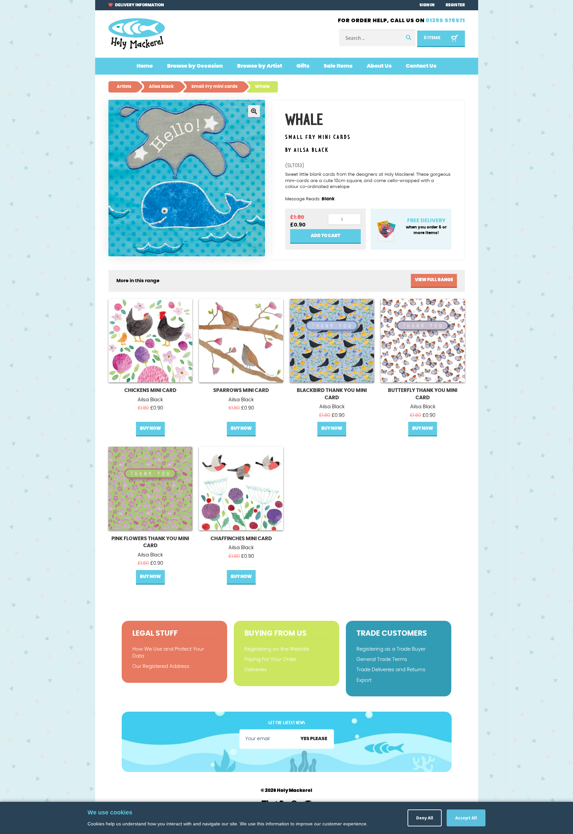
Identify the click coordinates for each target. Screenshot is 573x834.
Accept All (466, 818)
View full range (434, 280)
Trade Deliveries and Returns (390, 669)
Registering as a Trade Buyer (390, 649)
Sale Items (338, 66)
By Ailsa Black (307, 150)
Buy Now (150, 428)
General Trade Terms (381, 659)
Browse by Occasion (195, 66)
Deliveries (255, 669)
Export (363, 680)
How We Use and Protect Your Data (168, 653)
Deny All (424, 818)
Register (455, 5)
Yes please (313, 739)
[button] (254, 111)
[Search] (408, 38)
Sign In (426, 5)
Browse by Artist (259, 66)
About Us (379, 66)
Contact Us (421, 66)
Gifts (302, 66)
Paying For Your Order (270, 659)
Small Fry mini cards (318, 137)
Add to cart (325, 236)
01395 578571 (445, 20)
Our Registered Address (160, 666)
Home (145, 66)
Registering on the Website (276, 649)
